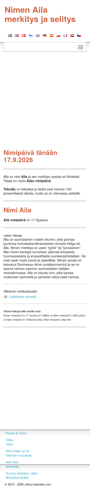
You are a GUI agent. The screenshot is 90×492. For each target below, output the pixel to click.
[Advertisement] (45, 101)
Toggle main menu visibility (80, 47)
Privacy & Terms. (17, 433)
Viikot (9, 444)
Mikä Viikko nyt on (18, 451)
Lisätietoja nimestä (22, 296)
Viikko (9, 440)
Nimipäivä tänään (17, 478)
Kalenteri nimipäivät (19, 455)
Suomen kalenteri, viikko (22, 473)
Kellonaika (12, 466)
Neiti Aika (12, 462)
